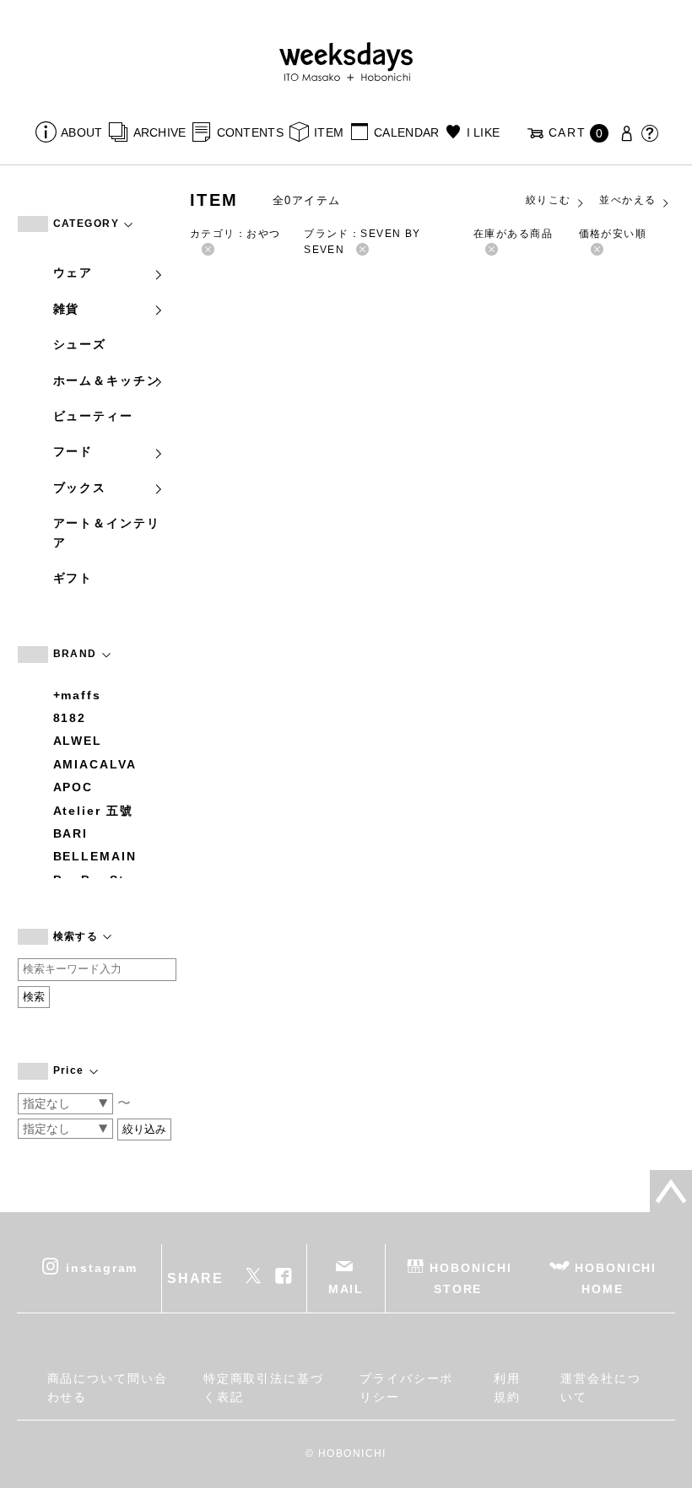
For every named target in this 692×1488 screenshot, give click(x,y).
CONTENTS (250, 132)
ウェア (73, 272)
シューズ (80, 344)
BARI (71, 833)
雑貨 (66, 308)
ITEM (328, 132)
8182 (70, 718)
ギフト (73, 578)
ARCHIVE (159, 132)
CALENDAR (406, 132)
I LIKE (483, 132)
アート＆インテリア (106, 532)
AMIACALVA (95, 764)
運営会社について (600, 1388)
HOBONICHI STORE (470, 1278)
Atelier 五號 (93, 810)
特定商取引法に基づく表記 (263, 1388)
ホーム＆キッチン (106, 380)
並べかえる (627, 200)
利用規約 (507, 1388)
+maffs (77, 695)
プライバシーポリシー (406, 1388)
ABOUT (81, 132)
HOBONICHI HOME (616, 1278)
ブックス (80, 487)
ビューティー (93, 416)
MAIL (346, 1289)
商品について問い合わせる (107, 1388)
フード (73, 451)
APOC (73, 787)
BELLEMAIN (95, 856)
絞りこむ (548, 200)
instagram (102, 1268)
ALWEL (78, 740)
